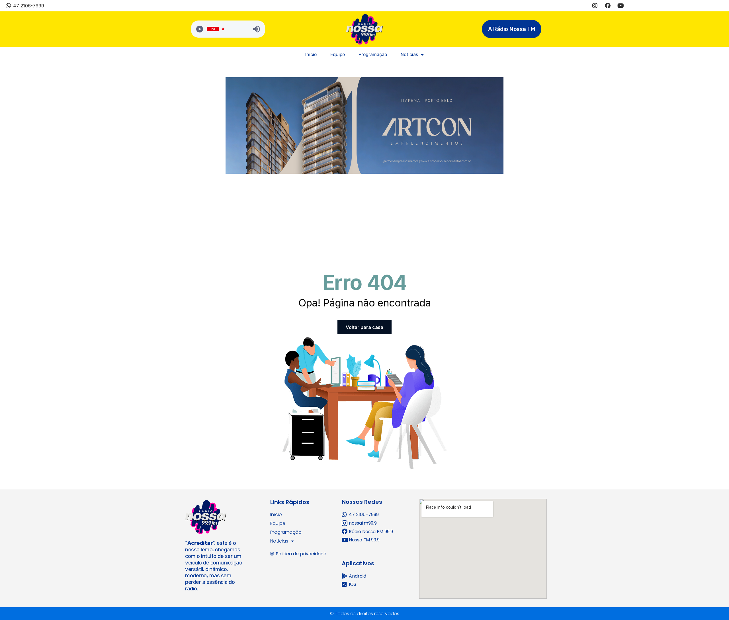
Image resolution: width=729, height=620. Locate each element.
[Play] (199, 29)
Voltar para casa (364, 327)
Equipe (337, 54)
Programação (373, 54)
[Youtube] (620, 5)
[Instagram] (595, 5)
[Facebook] (607, 5)
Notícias (409, 54)
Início (311, 54)
